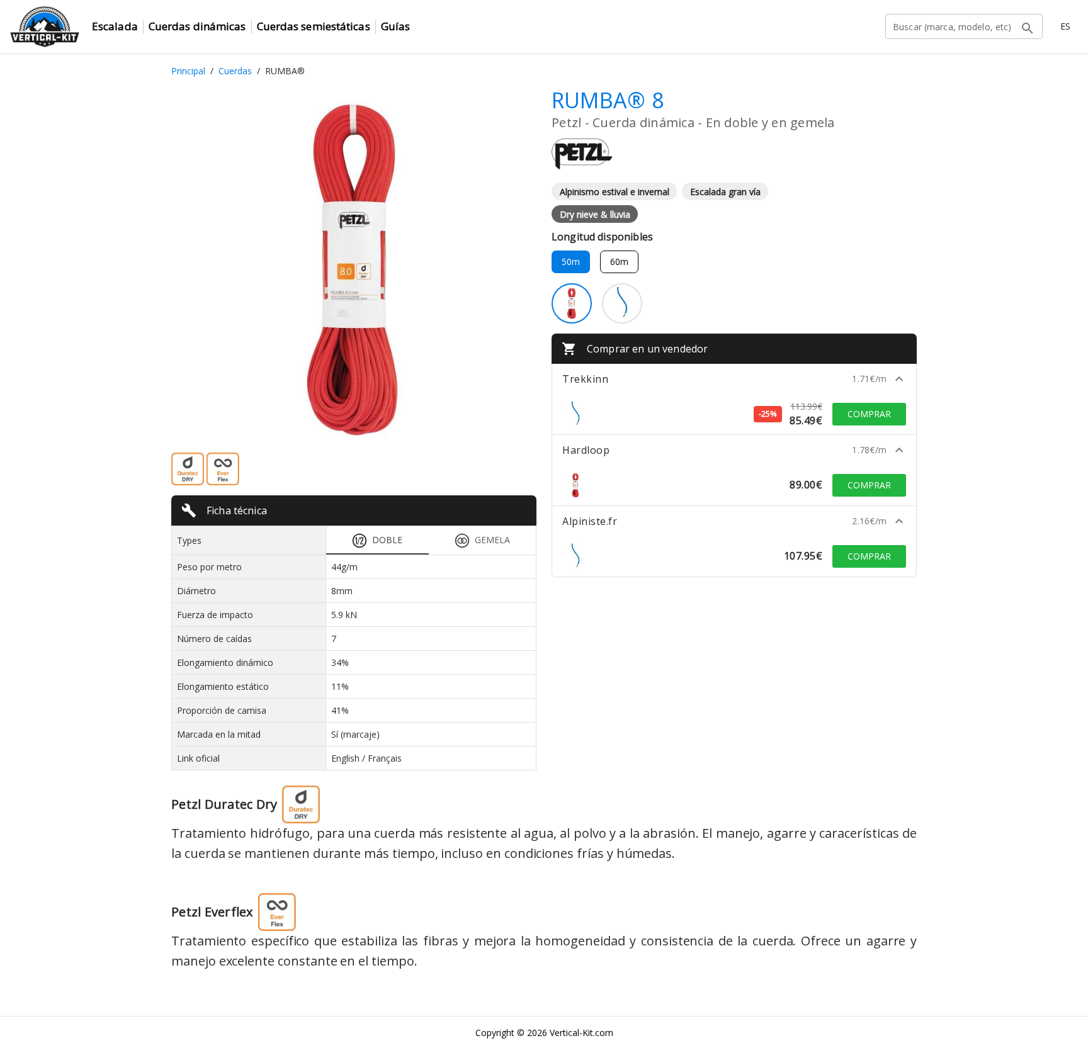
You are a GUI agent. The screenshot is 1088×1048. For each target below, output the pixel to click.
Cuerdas (235, 71)
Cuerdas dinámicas (197, 26)
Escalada (115, 26)
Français (385, 758)
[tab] (377, 540)
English (345, 758)
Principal (188, 71)
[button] (734, 379)
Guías (396, 26)
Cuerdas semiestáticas (313, 26)
